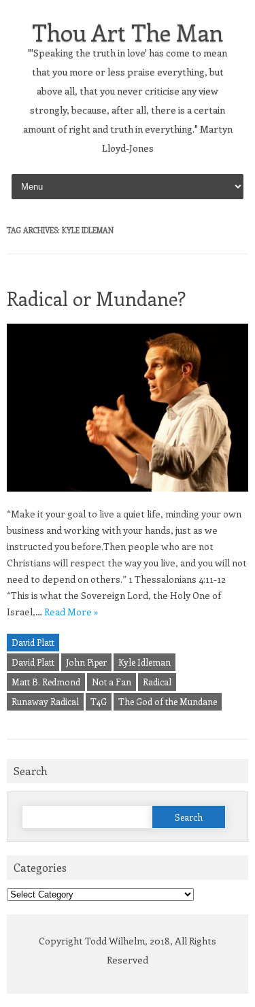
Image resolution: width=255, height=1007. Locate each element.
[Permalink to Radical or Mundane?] (127, 497)
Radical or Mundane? (96, 298)
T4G (98, 701)
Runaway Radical (45, 701)
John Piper (86, 662)
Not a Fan (111, 681)
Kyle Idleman (144, 662)
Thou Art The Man (127, 32)
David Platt (33, 642)
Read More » (71, 611)
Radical (157, 681)
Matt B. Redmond (46, 681)
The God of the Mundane (167, 701)
